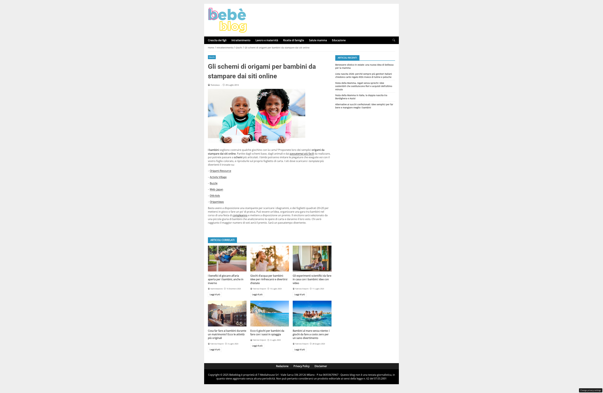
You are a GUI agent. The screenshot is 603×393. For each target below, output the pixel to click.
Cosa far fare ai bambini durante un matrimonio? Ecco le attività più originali (227, 334)
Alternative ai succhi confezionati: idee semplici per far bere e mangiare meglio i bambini (364, 106)
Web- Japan (216, 189)
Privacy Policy (301, 366)
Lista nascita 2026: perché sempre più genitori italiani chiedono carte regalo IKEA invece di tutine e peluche (363, 75)
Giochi (212, 57)
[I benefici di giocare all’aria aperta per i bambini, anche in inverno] (227, 258)
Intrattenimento (240, 40)
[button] (394, 40)
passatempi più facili (302, 153)
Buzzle (213, 183)
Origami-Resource (220, 171)
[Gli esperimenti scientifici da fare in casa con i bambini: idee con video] (312, 258)
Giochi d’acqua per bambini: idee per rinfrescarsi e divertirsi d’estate (268, 279)
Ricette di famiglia (293, 40)
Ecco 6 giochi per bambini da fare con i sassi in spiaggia (267, 332)
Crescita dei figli (217, 40)
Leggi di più (215, 294)
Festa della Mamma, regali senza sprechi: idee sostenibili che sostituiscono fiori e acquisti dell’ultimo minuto (363, 86)
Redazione (282, 366)
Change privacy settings (590, 390)
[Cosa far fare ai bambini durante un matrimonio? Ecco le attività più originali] (227, 313)
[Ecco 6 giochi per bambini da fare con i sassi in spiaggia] (269, 313)
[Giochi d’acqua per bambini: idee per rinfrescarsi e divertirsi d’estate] (269, 258)
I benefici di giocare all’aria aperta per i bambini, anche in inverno (225, 279)
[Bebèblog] (227, 20)
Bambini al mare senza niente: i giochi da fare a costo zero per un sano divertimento (311, 334)
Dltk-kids (215, 195)
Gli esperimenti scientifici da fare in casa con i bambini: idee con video (312, 279)
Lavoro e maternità (266, 40)
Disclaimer (321, 366)
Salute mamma (318, 40)
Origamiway (217, 201)
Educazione (339, 40)
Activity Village (218, 177)
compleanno (240, 215)
